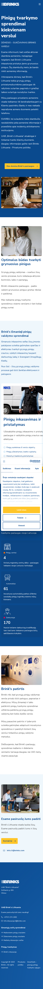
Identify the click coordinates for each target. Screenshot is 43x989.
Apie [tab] (37, 468)
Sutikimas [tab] (7, 468)
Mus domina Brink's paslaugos (20, 166)
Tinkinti (20, 518)
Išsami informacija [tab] (22, 468)
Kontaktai (7, 841)
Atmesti (21, 526)
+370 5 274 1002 (10, 917)
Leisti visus (21, 510)
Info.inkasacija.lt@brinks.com (15, 921)
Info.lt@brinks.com (15, 850)
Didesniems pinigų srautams (14, 936)
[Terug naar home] (4, 4)
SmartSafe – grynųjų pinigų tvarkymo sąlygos (33, 965)
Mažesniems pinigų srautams (14, 933)
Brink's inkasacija (10, 952)
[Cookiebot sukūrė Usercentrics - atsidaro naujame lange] (30, 461)
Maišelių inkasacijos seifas (14, 940)
